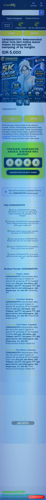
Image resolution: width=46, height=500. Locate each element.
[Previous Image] (2, 80)
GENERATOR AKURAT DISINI (23, 172)
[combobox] (20, 12)
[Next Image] (44, 80)
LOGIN (12, 33)
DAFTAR (34, 33)
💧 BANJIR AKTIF (36, 497)
